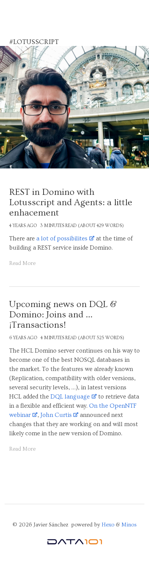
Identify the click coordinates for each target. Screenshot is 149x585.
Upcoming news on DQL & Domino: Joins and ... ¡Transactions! (63, 314)
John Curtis (56, 415)
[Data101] (74, 543)
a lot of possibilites (61, 238)
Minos (129, 525)
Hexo (108, 525)
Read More (22, 263)
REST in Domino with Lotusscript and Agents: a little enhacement (70, 202)
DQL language (70, 396)
